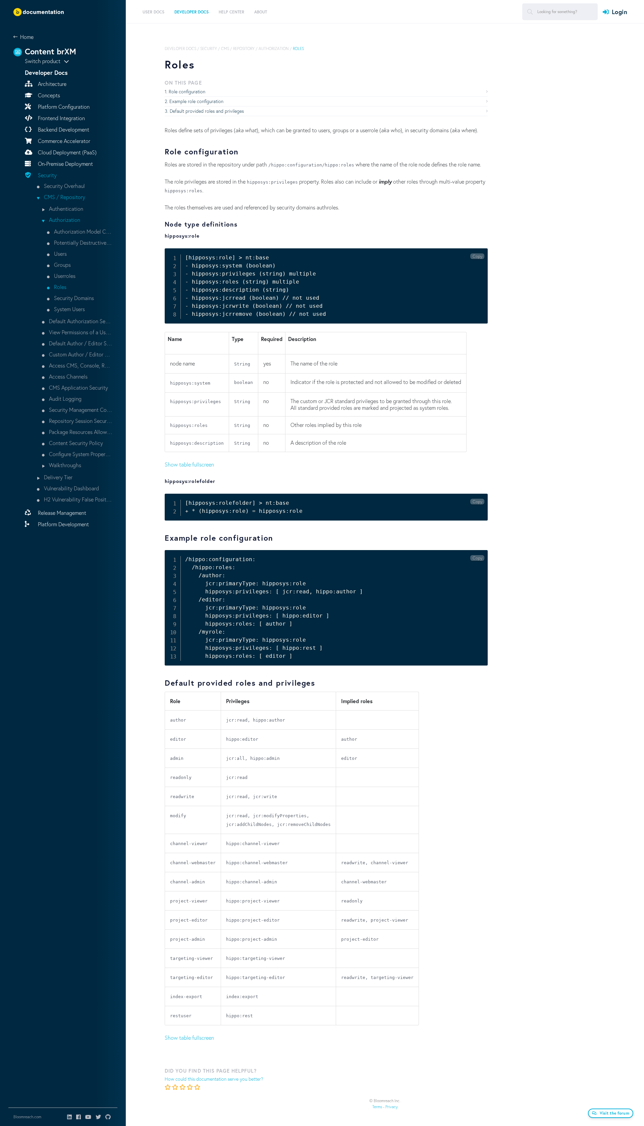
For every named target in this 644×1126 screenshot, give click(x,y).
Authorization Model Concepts (82, 231)
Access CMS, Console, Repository (80, 365)
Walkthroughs (64, 465)
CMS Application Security (78, 387)
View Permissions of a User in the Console (80, 332)
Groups (62, 264)
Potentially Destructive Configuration (82, 242)
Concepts (48, 95)
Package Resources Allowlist (80, 431)
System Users (69, 308)
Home (27, 36)
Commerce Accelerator (63, 140)
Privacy (391, 1106)
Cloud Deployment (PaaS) (67, 152)
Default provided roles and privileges (207, 111)
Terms (377, 1106)
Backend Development (63, 129)
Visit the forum (615, 1113)
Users (60, 253)
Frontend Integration (61, 117)
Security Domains (73, 297)
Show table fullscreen (189, 464)
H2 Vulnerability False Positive (77, 499)
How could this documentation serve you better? (214, 1079)
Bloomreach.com (27, 1116)
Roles (59, 286)
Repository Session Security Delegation (80, 420)
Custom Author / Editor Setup (80, 354)
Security (47, 175)
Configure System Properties (80, 453)
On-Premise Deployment (65, 163)
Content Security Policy (75, 442)
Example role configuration (196, 101)
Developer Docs (180, 48)
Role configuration (187, 91)
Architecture (51, 83)
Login (619, 12)
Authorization (64, 219)
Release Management (61, 512)
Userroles (64, 275)
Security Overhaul (64, 185)
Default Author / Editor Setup (80, 343)
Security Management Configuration (80, 409)
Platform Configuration (63, 106)
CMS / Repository (64, 196)
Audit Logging (65, 398)
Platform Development (63, 524)
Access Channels (68, 376)
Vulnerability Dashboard (71, 488)
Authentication (65, 208)
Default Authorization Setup (80, 321)
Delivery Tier (57, 477)
